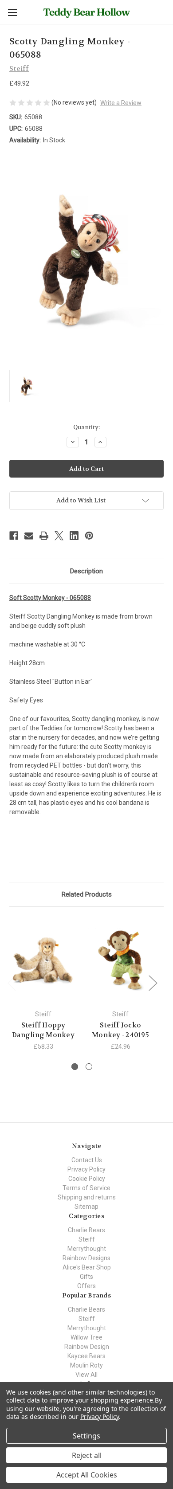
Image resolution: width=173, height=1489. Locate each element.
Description (86, 571)
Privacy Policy (86, 1169)
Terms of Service (86, 1187)
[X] (59, 535)
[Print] (43, 535)
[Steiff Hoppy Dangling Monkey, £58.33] (43, 960)
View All (86, 1374)
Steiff (87, 1239)
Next (152, 982)
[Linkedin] (74, 535)
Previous (11, 982)
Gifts (86, 1276)
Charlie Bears (86, 1230)
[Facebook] (13, 535)
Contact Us (86, 1160)
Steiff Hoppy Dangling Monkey (43, 1030)
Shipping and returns (87, 1197)
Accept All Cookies (86, 1475)
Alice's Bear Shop (87, 1267)
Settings (86, 1436)
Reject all (87, 1455)
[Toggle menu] (12, 12)
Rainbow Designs (86, 1258)
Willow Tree (86, 1337)
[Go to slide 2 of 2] (89, 1066)
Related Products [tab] (87, 894)
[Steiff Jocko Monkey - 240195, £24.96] (120, 960)
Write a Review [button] (121, 102)
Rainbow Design (86, 1346)
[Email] (28, 535)
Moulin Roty (86, 1365)
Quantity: (86, 427)
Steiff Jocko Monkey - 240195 (120, 1030)
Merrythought (86, 1248)
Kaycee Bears (86, 1356)
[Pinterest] (89, 535)
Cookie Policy (86, 1178)
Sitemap (86, 1206)
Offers (86, 1285)
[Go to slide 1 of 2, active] (74, 1066)
